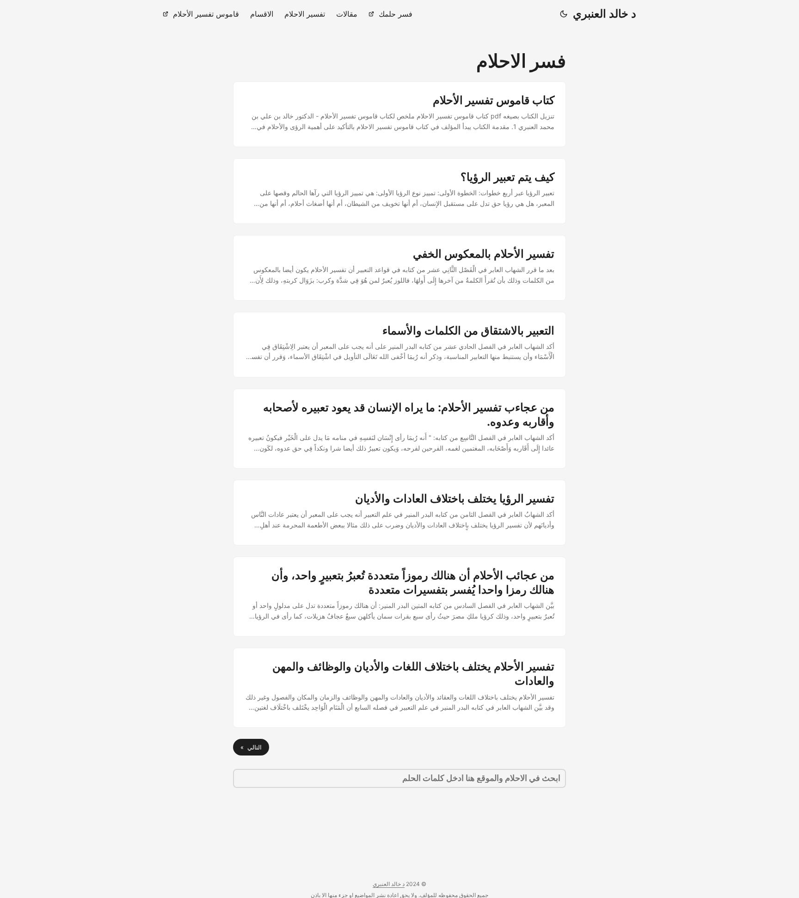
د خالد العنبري (604, 13)
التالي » (251, 747)
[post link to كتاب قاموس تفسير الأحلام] (399, 114)
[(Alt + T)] (563, 14)
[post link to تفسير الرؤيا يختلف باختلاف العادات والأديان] (399, 512)
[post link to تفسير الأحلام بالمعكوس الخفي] (399, 267)
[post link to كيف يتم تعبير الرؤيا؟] (399, 191)
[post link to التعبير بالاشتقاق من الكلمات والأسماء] (399, 344)
